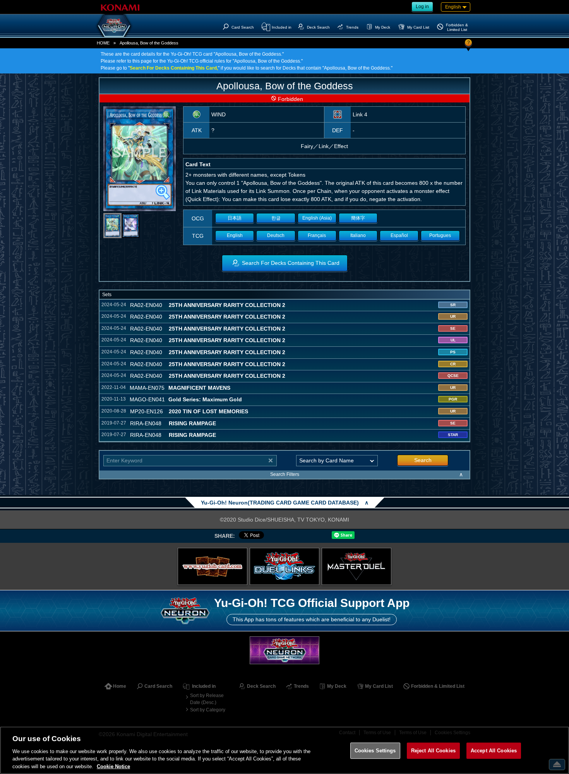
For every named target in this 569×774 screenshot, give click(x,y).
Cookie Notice (113, 766)
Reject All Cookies (433, 751)
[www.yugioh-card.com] (212, 566)
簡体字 (358, 218)
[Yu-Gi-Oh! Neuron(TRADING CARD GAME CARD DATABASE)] (114, 25)
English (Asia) (317, 218)
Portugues (440, 235)
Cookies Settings (375, 751)
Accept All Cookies (494, 751)
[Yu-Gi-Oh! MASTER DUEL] (356, 566)
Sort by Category (207, 710)
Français (317, 235)
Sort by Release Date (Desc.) (207, 699)
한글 (276, 218)
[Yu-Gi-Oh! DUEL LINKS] (284, 566)
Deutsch (275, 235)
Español (399, 235)
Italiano (358, 235)
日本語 (235, 218)
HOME (103, 43)
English (235, 235)
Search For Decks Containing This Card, (174, 68)
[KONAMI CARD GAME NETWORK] (284, 650)
